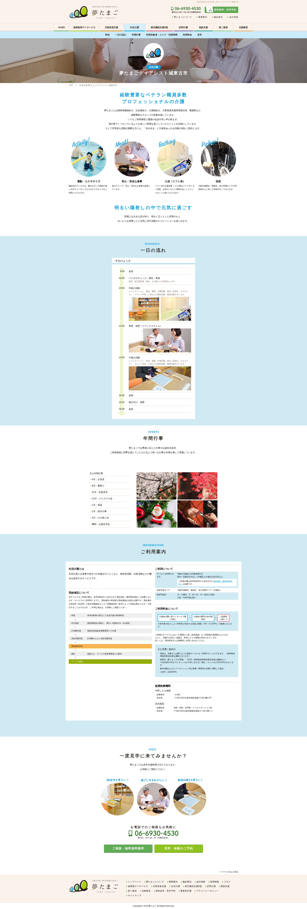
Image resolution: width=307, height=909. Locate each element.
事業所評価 (186, 891)
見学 (199, 34)
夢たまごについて (183, 17)
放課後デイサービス (138, 886)
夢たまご (152, 906)
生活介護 (134, 27)
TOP (71, 85)
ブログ (227, 882)
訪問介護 (183, 27)
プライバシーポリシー (207, 891)
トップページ (134, 882)
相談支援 (203, 27)
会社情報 (233, 17)
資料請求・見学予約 (165, 891)
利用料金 (187, 34)
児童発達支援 (159, 886)
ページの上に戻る (230, 872)
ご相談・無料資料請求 (128, 848)
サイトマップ (134, 895)
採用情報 (214, 882)
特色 (107, 34)
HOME (61, 27)
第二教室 (223, 27)
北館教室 (243, 27)
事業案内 (202, 17)
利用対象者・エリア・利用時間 (161, 34)
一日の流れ (120, 34)
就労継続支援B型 (159, 27)
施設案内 (218, 17)
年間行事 (136, 34)
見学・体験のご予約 (178, 848)
